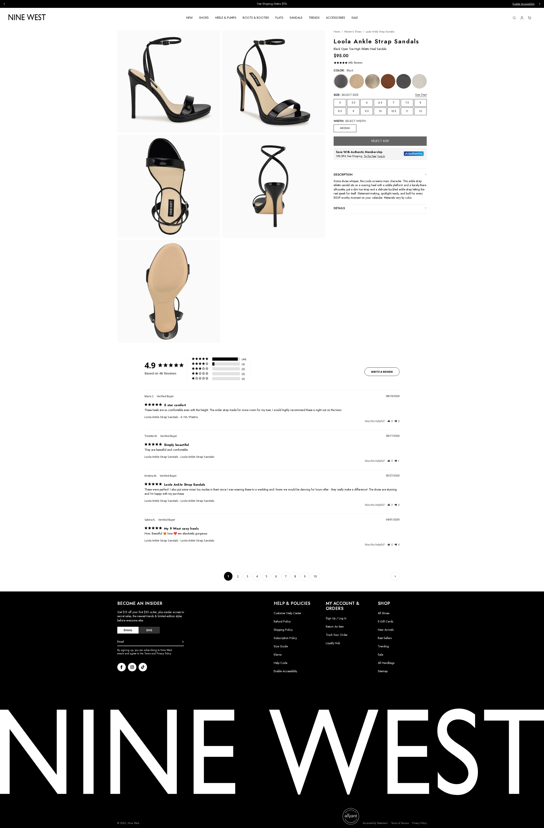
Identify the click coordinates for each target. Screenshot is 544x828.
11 (407, 111)
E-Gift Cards (385, 621)
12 (420, 111)
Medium (345, 128)
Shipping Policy (283, 630)
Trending (383, 646)
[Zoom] (168, 81)
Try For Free (370, 156)
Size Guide (281, 646)
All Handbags (386, 663)
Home (337, 32)
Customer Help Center (287, 613)
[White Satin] (419, 81)
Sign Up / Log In (336, 618)
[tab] (128, 630)
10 (380, 111)
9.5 (366, 111)
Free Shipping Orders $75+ (272, 4)
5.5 (353, 103)
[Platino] (372, 81)
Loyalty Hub (333, 643)
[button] (390, 421)
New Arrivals (386, 630)
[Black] (341, 81)
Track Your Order (337, 635)
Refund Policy (282, 621)
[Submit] (183, 642)
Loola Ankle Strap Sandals (161, 417)
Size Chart (421, 95)
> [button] (395, 576)
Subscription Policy (285, 638)
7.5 (407, 103)
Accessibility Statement (375, 823)
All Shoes (383, 613)
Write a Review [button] (382, 372)
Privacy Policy (419, 823)
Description (343, 174)
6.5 (380, 103)
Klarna (278, 654)
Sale (380, 654)
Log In (381, 156)
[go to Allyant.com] (350, 816)
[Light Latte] (356, 81)
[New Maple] (388, 81)
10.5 (393, 111)
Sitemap (383, 671)
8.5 (340, 111)
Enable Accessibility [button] (523, 4)
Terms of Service (400, 823)
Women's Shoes (352, 32)
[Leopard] (403, 81)
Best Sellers (385, 638)
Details (339, 208)
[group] (272, 4)
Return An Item (335, 626)
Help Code (280, 663)
